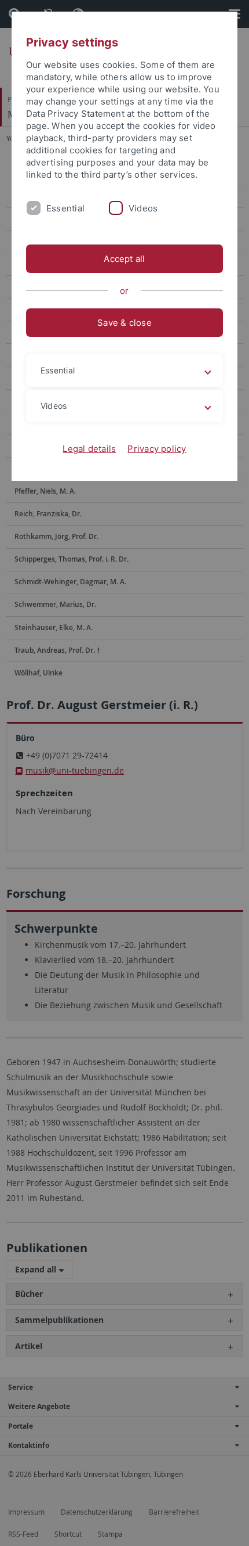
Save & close (124, 322)
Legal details (89, 448)
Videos (143, 208)
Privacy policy (156, 448)
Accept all (124, 258)
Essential (65, 208)
